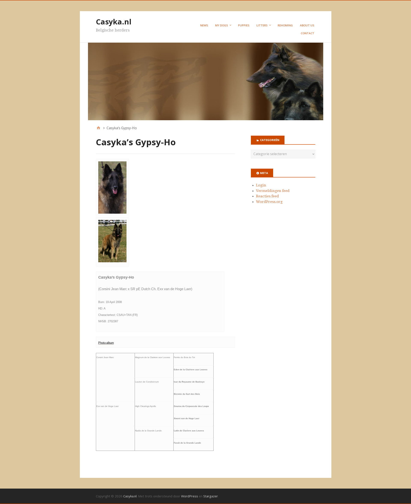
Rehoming (285, 25)
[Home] (98, 127)
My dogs (221, 25)
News (204, 25)
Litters (262, 25)
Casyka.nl (113, 22)
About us (307, 25)
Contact (307, 33)
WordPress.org (269, 202)
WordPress (189, 496)
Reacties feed (267, 196)
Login (261, 185)
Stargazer (210, 496)
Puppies (243, 25)
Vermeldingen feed (273, 191)
